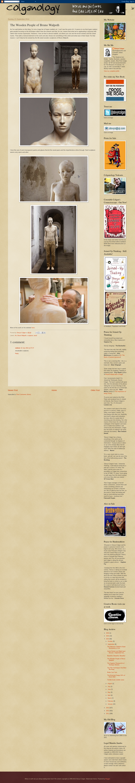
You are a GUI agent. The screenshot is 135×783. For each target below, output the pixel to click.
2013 (107, 708)
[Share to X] (41, 333)
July (109, 686)
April (109, 695)
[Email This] (37, 333)
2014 (107, 639)
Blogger (107, 779)
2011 (107, 713)
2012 (107, 710)
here (33, 327)
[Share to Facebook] (43, 333)
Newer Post (13, 390)
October (110, 641)
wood (35, 335)
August (110, 683)
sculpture (30, 335)
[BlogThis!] (39, 333)
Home (54, 390)
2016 (107, 633)
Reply (17, 353)
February (110, 701)
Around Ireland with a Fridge (113, 374)
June (109, 689)
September (111, 644)
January (110, 704)
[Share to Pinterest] (45, 333)
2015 (107, 636)
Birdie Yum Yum (112, 672)
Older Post (95, 390)
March (110, 698)
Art (16, 335)
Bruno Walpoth (22, 335)
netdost (17, 348)
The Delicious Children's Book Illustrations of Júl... (116, 647)
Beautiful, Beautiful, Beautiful (116, 656)
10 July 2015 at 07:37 (27, 348)
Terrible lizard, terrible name (115, 680)
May (109, 692)
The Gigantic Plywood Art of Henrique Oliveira (115, 664)
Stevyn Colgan (119, 48)
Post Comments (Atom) (23, 394)
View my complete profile (111, 71)
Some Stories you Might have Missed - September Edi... (116, 652)
